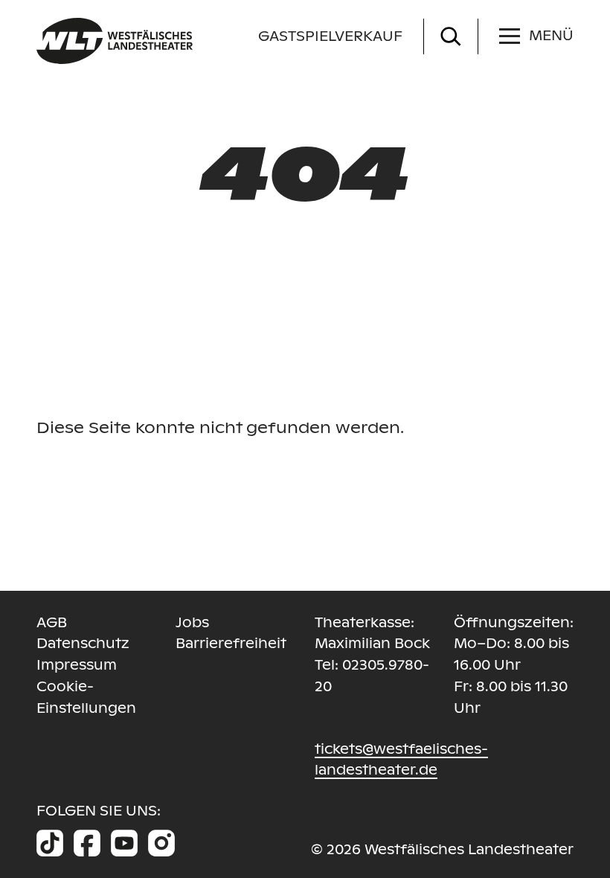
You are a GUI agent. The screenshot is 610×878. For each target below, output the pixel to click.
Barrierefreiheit (231, 643)
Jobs (192, 622)
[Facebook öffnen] (87, 843)
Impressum (76, 664)
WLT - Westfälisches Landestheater (180, 41)
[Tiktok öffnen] (49, 843)
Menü (551, 35)
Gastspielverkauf (330, 36)
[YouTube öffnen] (124, 843)
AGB (51, 622)
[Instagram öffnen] (161, 843)
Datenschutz (82, 643)
